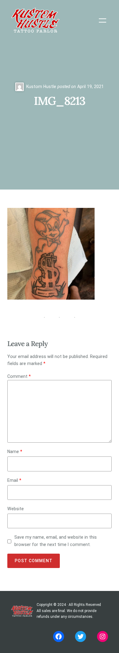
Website (15, 508)
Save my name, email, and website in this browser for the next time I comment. (55, 541)
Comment (19, 376)
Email (14, 480)
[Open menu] (102, 20)
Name (14, 451)
